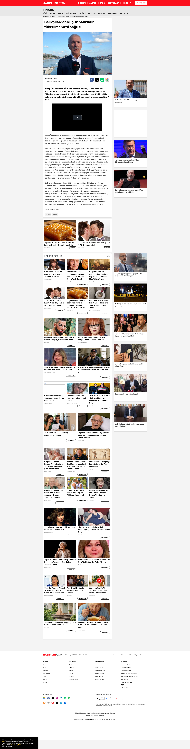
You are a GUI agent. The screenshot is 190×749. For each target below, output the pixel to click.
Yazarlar (71, 676)
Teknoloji (71, 668)
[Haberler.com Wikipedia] (48, 703)
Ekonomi (48, 214)
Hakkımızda (115, 655)
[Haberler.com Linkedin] (61, 698)
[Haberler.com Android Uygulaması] (110, 699)
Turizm (71, 673)
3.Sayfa (45, 679)
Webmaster (124, 679)
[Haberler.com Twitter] (52, 698)
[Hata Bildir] (91, 719)
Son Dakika (46, 673)
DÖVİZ (45, 13)
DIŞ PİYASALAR (99, 13)
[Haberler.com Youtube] (52, 703)
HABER (125, 3)
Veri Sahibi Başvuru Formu (129, 676)
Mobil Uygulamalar (127, 682)
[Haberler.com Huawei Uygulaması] (119, 699)
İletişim (130, 655)
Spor (44, 668)
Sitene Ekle (124, 688)
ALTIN (52, 13)
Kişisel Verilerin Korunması (129, 673)
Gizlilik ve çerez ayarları (81, 719)
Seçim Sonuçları (100, 670)
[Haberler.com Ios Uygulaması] (100, 699)
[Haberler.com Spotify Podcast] (69, 698)
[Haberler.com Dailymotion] (65, 703)
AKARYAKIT (112, 13)
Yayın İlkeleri (143, 655)
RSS (122, 685)
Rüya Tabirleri (99, 676)
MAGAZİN (93, 3)
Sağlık (71, 665)
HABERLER (124, 13)
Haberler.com (99, 661)
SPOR (102, 3)
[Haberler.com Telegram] (61, 703)
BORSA (60, 13)
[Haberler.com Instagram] (56, 698)
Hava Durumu (99, 665)
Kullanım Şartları (126, 665)
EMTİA (81, 13)
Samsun (55, 214)
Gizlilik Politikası (126, 668)
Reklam (123, 655)
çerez (3, 741)
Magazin (45, 670)
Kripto (44, 676)
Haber (88, 715)
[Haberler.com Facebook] (48, 698)
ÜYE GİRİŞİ (142, 3)
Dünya (45, 682)
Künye (136, 655)
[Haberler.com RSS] (44, 703)
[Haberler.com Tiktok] (56, 703)
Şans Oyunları (99, 673)
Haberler (45, 661)
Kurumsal (124, 661)
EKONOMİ (82, 3)
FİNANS (48, 10)
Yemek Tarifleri (99, 679)
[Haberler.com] (53, 655)
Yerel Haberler (73, 679)
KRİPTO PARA (113, 3)
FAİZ (88, 13)
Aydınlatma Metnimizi (17, 745)
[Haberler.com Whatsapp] (65, 698)
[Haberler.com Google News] (44, 698)
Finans (71, 670)
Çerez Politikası (126, 670)
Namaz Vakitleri (99, 668)
